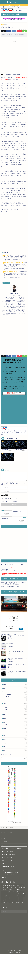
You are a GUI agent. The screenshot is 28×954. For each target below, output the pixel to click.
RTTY (3, 898)
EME (14, 718)
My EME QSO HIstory (9, 854)
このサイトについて (8, 870)
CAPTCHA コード (5, 498)
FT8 (15, 707)
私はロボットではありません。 (11, 501)
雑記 (14, 750)
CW (15, 889)
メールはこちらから (6, 754)
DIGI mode (20, 889)
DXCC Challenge (21, 891)
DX (2, 24)
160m (14, 684)
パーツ (21, 900)
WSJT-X (21, 898)
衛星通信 (17, 902)
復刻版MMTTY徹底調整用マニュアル (10, 586)
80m (15, 887)
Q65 (15, 711)
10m (7, 885)
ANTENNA (4, 889)
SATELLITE (14, 728)
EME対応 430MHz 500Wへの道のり (12, 848)
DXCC (15, 891)
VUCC (12, 898)
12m (10, 885)
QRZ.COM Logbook (8, 866)
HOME (5, 842)
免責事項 (19, 950)
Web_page (14, 743)
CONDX (15, 696)
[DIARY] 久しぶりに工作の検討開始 (17, 671)
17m (18, 885)
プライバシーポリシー (10, 874)
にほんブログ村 (18, 10)
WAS (17, 898)
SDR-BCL (14, 732)
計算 (21, 628)
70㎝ (11, 887)
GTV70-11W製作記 (8, 851)
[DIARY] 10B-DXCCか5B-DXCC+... (17, 651)
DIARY (14, 692)
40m (7, 887)
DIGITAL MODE (5, 891)
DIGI (14, 703)
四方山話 (4, 902)
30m (3, 887)
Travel (14, 739)
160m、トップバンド (22, 887)
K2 (15, 699)
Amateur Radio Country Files (9, 571)
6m (14, 688)
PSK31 (15, 709)
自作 (12, 902)
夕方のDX (7, 255)
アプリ (4, 900)
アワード (8, 900)
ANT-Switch (15, 694)
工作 (14, 746)
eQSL (15, 724)
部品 (22, 902)
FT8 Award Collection (9, 857)
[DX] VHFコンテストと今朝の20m (13, 262)
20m (22, 885)
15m (14, 885)
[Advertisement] (14, 57)
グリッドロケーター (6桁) (8, 626)
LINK (4, 877)
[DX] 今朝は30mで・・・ (11, 271)
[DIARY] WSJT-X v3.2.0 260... (16, 645)
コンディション (15, 900)
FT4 (15, 706)
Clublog (5, 863)
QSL (14, 722)
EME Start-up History (9, 845)
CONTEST (15, 698)
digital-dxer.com (14, 2)
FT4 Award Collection (9, 860)
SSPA (14, 735)
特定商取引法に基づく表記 (11, 872)
